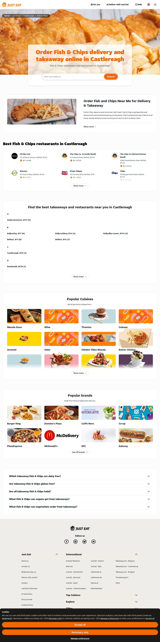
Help (140, 4)
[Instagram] (75, 541)
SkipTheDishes (96, 588)
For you (96, 4)
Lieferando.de (96, 577)
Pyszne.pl (94, 583)
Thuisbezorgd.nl (122, 577)
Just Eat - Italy (96, 566)
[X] (84, 541)
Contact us (26, 566)
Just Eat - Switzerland (74, 572)
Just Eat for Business (29, 588)
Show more (89, 126)
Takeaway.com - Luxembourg (127, 566)
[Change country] (148, 4)
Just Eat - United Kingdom (76, 588)
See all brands (78, 452)
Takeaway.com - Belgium (125, 561)
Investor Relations (73, 561)
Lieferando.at (96, 572)
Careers (25, 583)
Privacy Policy (27, 594)
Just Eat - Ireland (97, 561)
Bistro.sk (69, 566)
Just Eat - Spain (72, 583)
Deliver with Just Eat (119, 4)
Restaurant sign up (29, 572)
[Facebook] (66, 541)
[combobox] (72, 76)
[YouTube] (93, 541)
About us (25, 561)
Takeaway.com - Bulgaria (125, 572)
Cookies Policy (27, 605)
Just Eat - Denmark (73, 577)
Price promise (27, 599)
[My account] (155, 4)
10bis (118, 583)
